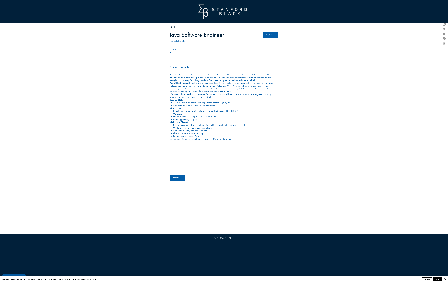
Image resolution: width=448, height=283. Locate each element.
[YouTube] (444, 33)
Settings (427, 279)
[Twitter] (444, 29)
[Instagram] (444, 43)
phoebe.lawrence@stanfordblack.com (214, 139)
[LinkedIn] (444, 24)
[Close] (445, 279)
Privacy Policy (92, 279)
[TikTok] (444, 38)
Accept (437, 279)
